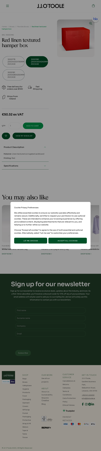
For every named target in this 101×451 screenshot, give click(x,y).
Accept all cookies (68, 241)
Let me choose (30, 241)
